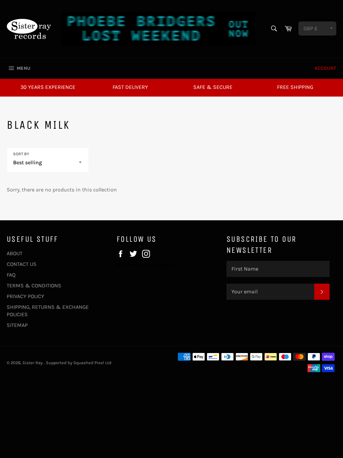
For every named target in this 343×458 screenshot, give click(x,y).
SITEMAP (17, 325)
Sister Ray (32, 362)
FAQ (11, 275)
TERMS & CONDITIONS (34, 285)
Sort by (21, 154)
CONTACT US (22, 264)
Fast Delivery (130, 87)
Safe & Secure (212, 87)
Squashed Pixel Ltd (92, 362)
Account (325, 68)
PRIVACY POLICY (25, 296)
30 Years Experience (47, 87)
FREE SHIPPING (295, 87)
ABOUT (14, 253)
